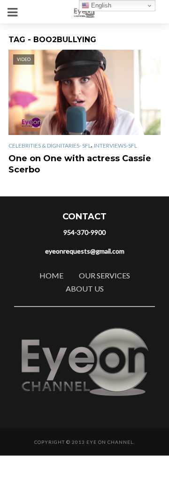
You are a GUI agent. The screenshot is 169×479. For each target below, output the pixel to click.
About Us (85, 288)
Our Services (104, 275)
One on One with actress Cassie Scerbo (79, 164)
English (100, 5)
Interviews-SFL (115, 145)
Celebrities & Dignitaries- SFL (49, 145)
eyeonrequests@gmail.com (84, 251)
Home (51, 275)
